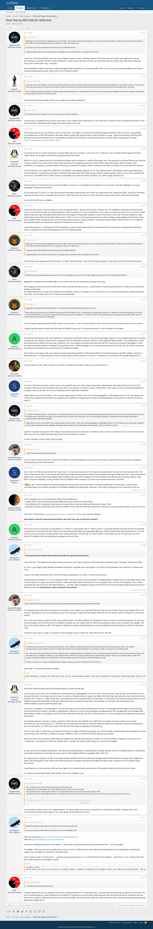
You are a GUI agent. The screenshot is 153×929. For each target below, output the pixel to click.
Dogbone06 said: (32, 81)
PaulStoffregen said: (33, 643)
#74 (144, 818)
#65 (144, 445)
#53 (144, 106)
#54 (144, 129)
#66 (144, 468)
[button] (38, 8)
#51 (144, 33)
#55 (144, 149)
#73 (144, 779)
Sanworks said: (31, 410)
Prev (10, 28)
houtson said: (30, 37)
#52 (144, 76)
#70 (144, 595)
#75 (144, 878)
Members (45, 8)
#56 (144, 181)
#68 (144, 525)
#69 (144, 545)
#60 (144, 300)
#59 (144, 267)
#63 (144, 381)
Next (28, 28)
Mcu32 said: (30, 110)
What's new (31, 8)
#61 (144, 334)
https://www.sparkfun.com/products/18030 (42, 140)
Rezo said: (29, 304)
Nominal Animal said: (33, 822)
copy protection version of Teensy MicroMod (63, 514)
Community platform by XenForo (77, 927)
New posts (10, 12)
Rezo (9, 24)
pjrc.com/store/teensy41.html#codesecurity (60, 837)
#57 (144, 206)
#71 (144, 638)
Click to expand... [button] (85, 803)
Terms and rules (114, 922)
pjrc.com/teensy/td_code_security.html (48, 839)
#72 (144, 684)
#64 (144, 406)
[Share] (140, 32)
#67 (144, 495)
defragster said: (31, 600)
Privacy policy (127, 922)
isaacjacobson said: (32, 550)
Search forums (20, 12)
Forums (19, 8)
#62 (144, 361)
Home (10, 8)
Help (135, 922)
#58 (144, 235)
